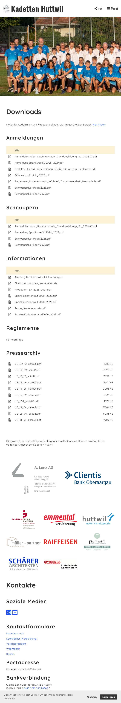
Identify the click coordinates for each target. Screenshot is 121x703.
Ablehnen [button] (92, 697)
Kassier (10, 654)
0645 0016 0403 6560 (35, 688)
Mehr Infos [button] (9, 698)
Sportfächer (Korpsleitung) (21, 638)
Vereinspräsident (16, 643)
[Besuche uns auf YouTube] (14, 613)
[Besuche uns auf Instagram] (8, 613)
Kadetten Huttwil (37, 8)
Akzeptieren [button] (108, 697)
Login (100, 8)
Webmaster (13, 648)
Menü (114, 8)
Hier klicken (99, 124)
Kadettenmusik (15, 633)
